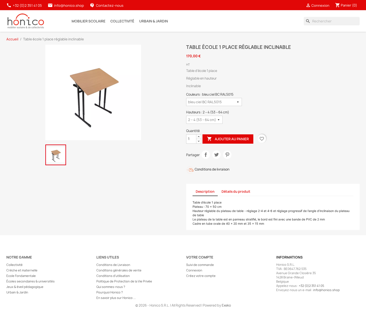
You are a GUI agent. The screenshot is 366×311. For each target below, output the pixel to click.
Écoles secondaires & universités (30, 281)
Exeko (226, 305)
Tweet (216, 154)
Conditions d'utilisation (113, 276)
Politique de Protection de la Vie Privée (124, 281)
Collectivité (14, 265)
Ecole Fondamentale (21, 276)
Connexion (194, 270)
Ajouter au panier (228, 138)
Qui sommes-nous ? (110, 287)
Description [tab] (205, 191)
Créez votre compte (201, 276)
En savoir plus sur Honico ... (116, 298)
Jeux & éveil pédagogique (24, 287)
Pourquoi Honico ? (109, 292)
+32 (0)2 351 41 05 (24, 5)
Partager (205, 154)
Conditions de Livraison (113, 265)
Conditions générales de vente (118, 270)
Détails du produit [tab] (236, 191)
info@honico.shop (69, 5)
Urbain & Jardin (17, 292)
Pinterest (227, 154)
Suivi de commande (200, 265)
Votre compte (199, 257)
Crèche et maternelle (21, 270)
